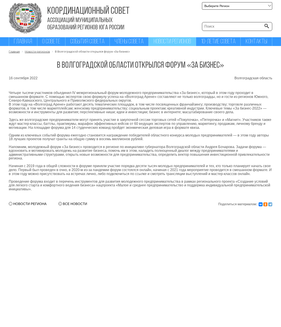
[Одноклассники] (265, 204)
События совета (87, 41)
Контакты (256, 41)
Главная (23, 41)
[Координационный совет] (25, 32)
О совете (51, 41)
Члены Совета (129, 41)
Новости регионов (172, 41)
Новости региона (30, 204)
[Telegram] (270, 204)
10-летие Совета (218, 41)
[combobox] (237, 6)
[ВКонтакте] (261, 204)
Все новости (75, 204)
